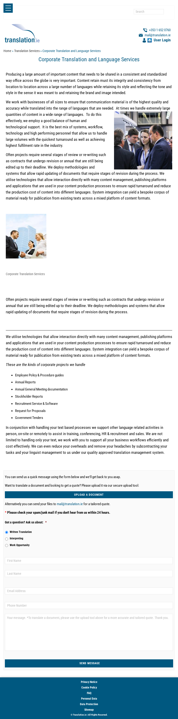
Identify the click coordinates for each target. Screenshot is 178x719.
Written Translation (21, 532)
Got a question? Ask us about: (26, 522)
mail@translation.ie (70, 504)
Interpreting (16, 538)
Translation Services (27, 51)
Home (7, 51)
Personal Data (89, 698)
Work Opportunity (19, 545)
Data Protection (89, 704)
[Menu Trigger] (8, 8)
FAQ (89, 693)
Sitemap (89, 709)
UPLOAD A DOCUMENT (89, 494)
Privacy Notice (89, 682)
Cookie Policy (89, 687)
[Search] (167, 11)
